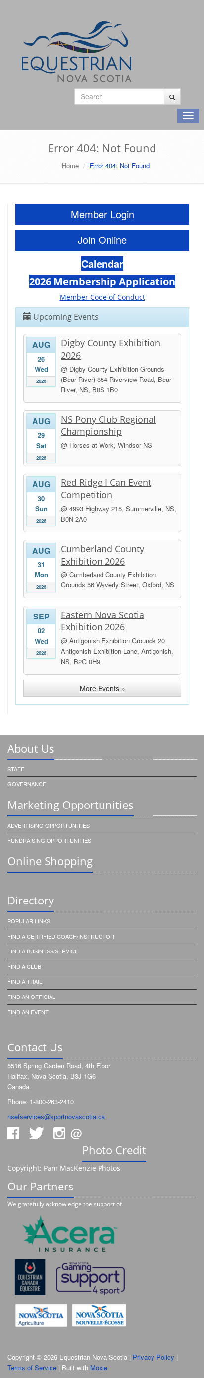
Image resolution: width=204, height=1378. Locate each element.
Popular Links (28, 921)
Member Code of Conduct (102, 297)
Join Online (102, 240)
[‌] (172, 96)
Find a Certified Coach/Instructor (60, 936)
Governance (26, 784)
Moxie (98, 1367)
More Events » (102, 688)
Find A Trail (24, 981)
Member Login (102, 214)
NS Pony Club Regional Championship (108, 425)
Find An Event (28, 1012)
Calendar (102, 263)
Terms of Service (31, 1367)
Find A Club (24, 966)
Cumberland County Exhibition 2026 (102, 555)
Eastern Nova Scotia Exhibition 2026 (102, 621)
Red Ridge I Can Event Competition (106, 488)
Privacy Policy (153, 1357)
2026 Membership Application (102, 281)
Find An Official (31, 996)
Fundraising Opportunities (49, 840)
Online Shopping (50, 861)
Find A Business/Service (42, 951)
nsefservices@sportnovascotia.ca (56, 1116)
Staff (15, 769)
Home (70, 165)
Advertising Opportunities (48, 825)
